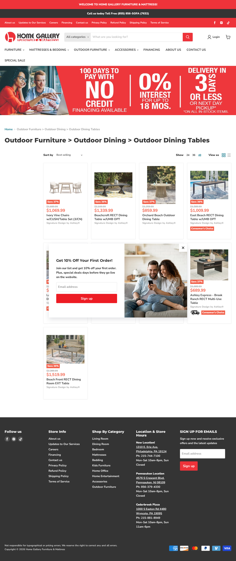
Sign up (87, 298)
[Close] (183, 248)
